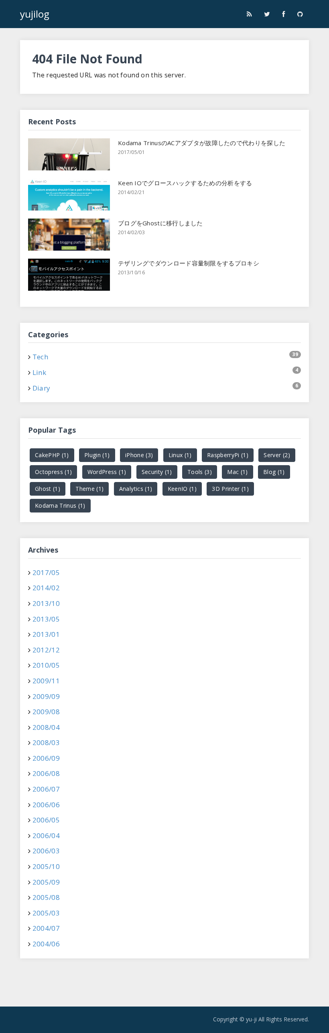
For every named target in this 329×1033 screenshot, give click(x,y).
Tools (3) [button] (199, 472)
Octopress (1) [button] (53, 472)
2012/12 (46, 649)
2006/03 (46, 850)
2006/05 (46, 819)
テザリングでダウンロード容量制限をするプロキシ (188, 263)
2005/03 (46, 913)
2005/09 (46, 882)
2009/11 (46, 680)
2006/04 (46, 835)
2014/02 (46, 587)
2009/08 (46, 711)
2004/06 (46, 943)
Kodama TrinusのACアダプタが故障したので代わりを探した (201, 143)
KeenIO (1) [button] (182, 488)
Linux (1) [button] (180, 455)
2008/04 (46, 727)
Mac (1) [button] (237, 472)
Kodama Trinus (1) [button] (60, 505)
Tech (40, 356)
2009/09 (46, 696)
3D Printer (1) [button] (230, 488)
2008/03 (46, 742)
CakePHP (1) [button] (52, 455)
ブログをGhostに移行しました (160, 223)
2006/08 (46, 773)
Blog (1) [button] (274, 472)
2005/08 (46, 897)
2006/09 (46, 758)
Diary (41, 388)
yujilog (34, 13)
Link (39, 372)
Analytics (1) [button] (135, 488)
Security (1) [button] (157, 472)
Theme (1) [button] (89, 488)
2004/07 (46, 928)
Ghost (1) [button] (47, 488)
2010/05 (46, 665)
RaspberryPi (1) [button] (227, 455)
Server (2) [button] (277, 455)
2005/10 (46, 866)
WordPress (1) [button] (106, 472)
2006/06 (46, 804)
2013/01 (46, 634)
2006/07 (46, 789)
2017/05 (46, 572)
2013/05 (46, 619)
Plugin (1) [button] (97, 455)
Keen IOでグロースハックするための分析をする (185, 183)
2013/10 (46, 603)
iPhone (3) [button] (139, 455)
